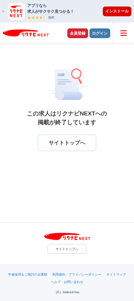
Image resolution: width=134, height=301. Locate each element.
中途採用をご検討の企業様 (27, 274)
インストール (117, 11)
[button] (70, 11)
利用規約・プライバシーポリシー (76, 274)
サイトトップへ (67, 249)
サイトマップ (116, 274)
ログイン (100, 33)
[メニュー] (123, 33)
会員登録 (78, 33)
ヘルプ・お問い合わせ (67, 282)
